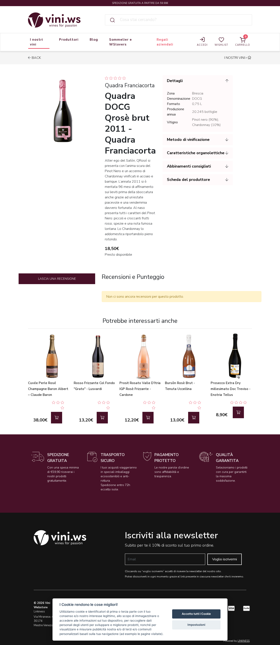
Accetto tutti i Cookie (196, 613)
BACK (36, 57)
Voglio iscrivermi (224, 559)
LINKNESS (244, 641)
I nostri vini (234, 57)
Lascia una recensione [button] (57, 279)
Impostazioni (196, 624)
